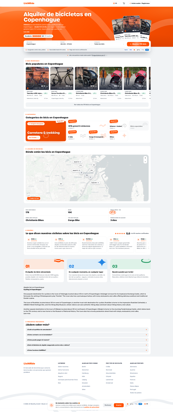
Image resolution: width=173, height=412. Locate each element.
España (132, 376)
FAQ (59, 383)
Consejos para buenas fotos (68, 380)
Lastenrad (109, 380)
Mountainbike (111, 373)
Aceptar (119, 405)
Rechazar (108, 405)
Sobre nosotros (63, 367)
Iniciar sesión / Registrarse (140, 3)
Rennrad (109, 370)
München (85, 370)
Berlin (84, 367)
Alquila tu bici (62, 373)
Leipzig (84, 380)
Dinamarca (134, 373)
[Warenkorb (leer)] (124, 3)
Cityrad (108, 376)
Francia (132, 380)
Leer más (26, 32)
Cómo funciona (63, 370)
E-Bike (108, 367)
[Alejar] (145, 161)
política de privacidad (92, 407)
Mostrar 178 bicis (139, 44)
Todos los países (135, 393)
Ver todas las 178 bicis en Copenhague (87, 105)
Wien (83, 389)
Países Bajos (134, 386)
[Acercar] (145, 158)
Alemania (133, 367)
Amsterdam (86, 386)
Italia (131, 383)
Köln (83, 376)
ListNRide (29, 363)
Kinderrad (109, 383)
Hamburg (85, 373)
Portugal (133, 389)
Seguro (60, 376)
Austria (132, 370)
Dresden (85, 383)
